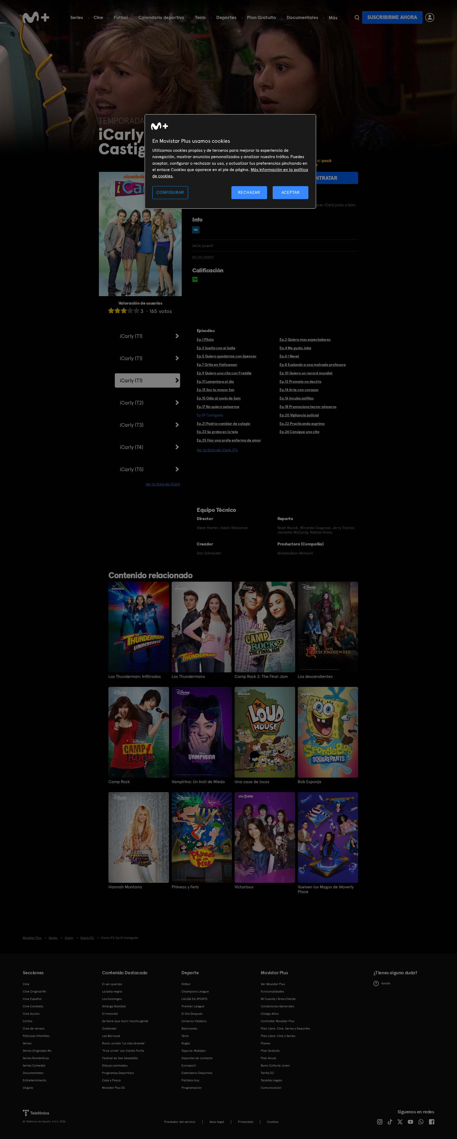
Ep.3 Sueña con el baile (216, 348)
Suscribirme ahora (392, 17)
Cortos (27, 1021)
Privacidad (245, 1122)
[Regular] (124, 310)
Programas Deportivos (118, 1073)
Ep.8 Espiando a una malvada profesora (313, 364)
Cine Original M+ (35, 991)
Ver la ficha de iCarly (163, 484)
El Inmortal (110, 1014)
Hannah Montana (125, 887)
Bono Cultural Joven (275, 1065)
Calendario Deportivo (196, 1073)
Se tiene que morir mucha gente (125, 1021)
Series (76, 17)
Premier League (192, 1006)
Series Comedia (34, 1065)
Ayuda (385, 983)
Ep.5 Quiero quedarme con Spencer (227, 356)
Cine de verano (34, 1028)
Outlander (109, 1028)
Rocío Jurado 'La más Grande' (123, 1043)
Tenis (200, 17)
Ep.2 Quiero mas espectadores (305, 339)
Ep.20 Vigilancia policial (299, 415)
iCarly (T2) (132, 402)
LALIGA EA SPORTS (194, 999)
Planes (265, 1043)
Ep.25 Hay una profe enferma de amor (229, 440)
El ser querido (112, 984)
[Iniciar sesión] (429, 17)
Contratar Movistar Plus (277, 1021)
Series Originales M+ (37, 1051)
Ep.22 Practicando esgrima (302, 423)
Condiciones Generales (277, 1006)
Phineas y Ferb (185, 887)
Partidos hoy (190, 1080)
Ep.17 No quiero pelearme (218, 407)
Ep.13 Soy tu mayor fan (215, 390)
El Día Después (192, 1014)
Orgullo (28, 1088)
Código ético (270, 1014)
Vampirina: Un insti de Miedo (198, 781)
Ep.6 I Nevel (289, 356)
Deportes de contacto (197, 1058)
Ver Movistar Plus (273, 984)
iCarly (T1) (131, 336)
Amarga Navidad (114, 1006)
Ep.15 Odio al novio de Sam (219, 398)
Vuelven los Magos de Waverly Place (326, 889)
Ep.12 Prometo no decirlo (300, 381)
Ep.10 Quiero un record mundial (306, 373)
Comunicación (271, 1088)
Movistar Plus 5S (113, 1088)
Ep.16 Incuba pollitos (297, 398)
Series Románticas (36, 1058)
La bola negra (112, 991)
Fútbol (121, 17)
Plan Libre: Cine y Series (278, 1036)
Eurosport (188, 1065)
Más (333, 17)
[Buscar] (357, 17)
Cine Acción (31, 1014)
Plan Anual (268, 1058)
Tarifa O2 (267, 1073)
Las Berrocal (111, 1036)
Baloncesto (189, 1028)
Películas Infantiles (36, 1036)
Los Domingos (112, 999)
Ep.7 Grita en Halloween (217, 364)
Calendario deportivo (161, 17)
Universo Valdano (194, 1021)
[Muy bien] (136, 310)
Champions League (195, 991)
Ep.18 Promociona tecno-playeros (308, 407)
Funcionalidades (272, 991)
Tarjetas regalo (271, 1080)
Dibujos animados (114, 1065)
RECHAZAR (249, 192)
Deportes (226, 17)
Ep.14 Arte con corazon (299, 390)
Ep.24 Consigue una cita (299, 432)
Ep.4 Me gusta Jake (295, 348)
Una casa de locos (252, 781)
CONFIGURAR (170, 192)
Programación (191, 1088)
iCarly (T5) (132, 469)
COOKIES (272, 1122)
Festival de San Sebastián (120, 1058)
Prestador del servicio (179, 1122)
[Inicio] (36, 17)
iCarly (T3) (132, 425)
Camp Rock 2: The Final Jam (261, 676)
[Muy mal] (111, 310)
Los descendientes (315, 676)
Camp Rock (119, 781)
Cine (98, 17)
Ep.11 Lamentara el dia (215, 381)
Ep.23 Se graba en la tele (217, 432)
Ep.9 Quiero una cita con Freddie (224, 373)
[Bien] (130, 310)
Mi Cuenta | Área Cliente (278, 999)
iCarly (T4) (131, 447)
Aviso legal (216, 1122)
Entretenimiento (34, 1080)
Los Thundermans (188, 676)
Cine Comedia (33, 1006)
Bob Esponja (309, 781)
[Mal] (117, 310)
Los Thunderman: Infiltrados (134, 676)
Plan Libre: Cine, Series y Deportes (285, 1028)
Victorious (244, 887)
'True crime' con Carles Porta (123, 1051)
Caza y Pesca (111, 1080)
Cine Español (32, 999)
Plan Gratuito (261, 17)
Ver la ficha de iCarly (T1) (217, 450)
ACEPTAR (290, 192)
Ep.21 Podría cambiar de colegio (223, 423)
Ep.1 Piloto (205, 339)
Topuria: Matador (193, 1051)
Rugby (185, 1043)
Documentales (302, 17)
